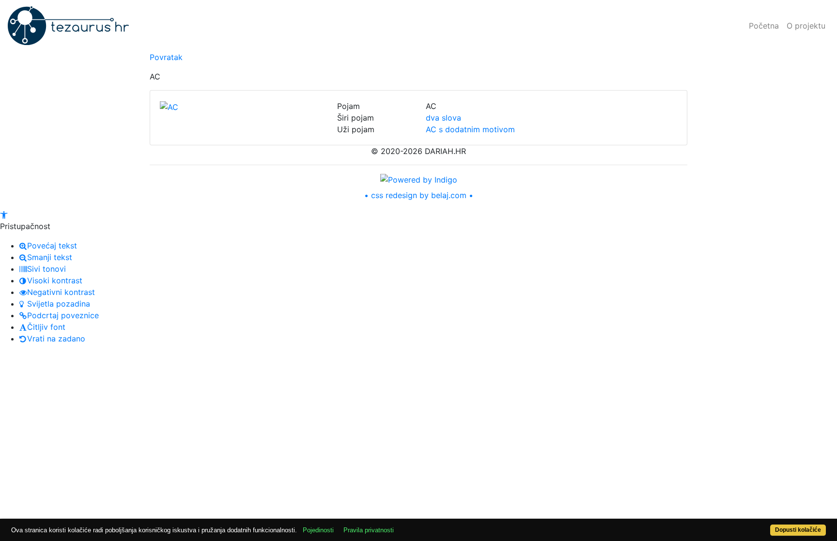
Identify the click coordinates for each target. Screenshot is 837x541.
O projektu (806, 26)
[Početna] (68, 25)
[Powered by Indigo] (418, 179)
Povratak (166, 57)
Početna (764, 26)
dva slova (443, 118)
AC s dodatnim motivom (470, 129)
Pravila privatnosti (368, 530)
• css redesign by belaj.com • (418, 195)
